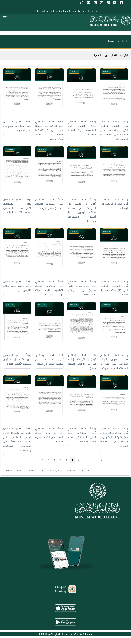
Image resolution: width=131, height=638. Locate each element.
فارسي (35, 11)
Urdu (42, 471)
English (20, 471)
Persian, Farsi (56, 471)
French (32, 471)
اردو (67, 11)
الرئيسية (124, 55)
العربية (95, 11)
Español (58, 11)
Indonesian (46, 11)
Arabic (8, 471)
